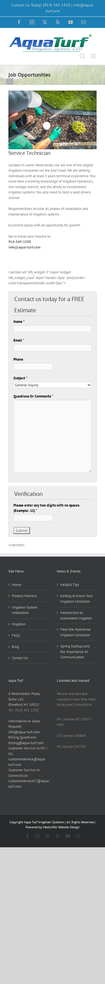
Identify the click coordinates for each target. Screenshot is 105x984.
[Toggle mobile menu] (94, 56)
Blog (15, 646)
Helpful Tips (69, 584)
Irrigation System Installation (25, 610)
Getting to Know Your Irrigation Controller (76, 598)
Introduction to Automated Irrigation (76, 615)
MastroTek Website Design (61, 827)
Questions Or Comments (33, 396)
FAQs (16, 635)
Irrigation (18, 624)
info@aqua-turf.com (24, 732)
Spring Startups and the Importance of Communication (75, 651)
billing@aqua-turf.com (26, 743)
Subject (20, 378)
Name (19, 321)
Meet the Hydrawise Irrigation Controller (75, 632)
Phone (18, 359)
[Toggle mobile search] (82, 56)
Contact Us (20, 658)
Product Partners (24, 595)
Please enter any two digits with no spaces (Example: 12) (46, 508)
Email (18, 340)
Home (16, 584)
